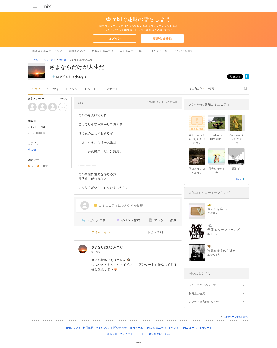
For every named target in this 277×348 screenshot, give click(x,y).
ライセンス (102, 327)
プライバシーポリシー (133, 333)
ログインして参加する (72, 77)
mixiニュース (189, 327)
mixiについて (73, 327)
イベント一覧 (159, 50)
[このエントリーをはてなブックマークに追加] (247, 77)
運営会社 (112, 333)
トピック (71, 89)
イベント (90, 89)
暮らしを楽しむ (218, 209)
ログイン (114, 38)
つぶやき (53, 89)
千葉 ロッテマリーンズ (223, 229)
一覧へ (237, 179)
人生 (33, 165)
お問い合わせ (119, 327)
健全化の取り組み (159, 333)
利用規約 (88, 327)
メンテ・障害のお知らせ (204, 301)
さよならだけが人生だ (107, 247)
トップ (35, 89)
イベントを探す (183, 50)
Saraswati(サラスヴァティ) (236, 139)
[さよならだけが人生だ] (82, 249)
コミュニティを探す (132, 50)
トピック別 (155, 232)
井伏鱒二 (45, 165)
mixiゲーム (136, 327)
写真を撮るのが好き (221, 250)
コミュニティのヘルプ (202, 285)
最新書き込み (77, 50)
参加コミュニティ (102, 50)
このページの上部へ (236, 316)
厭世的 (236, 168)
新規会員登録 (162, 38)
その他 (62, 59)
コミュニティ (48, 59)
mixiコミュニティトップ (47, 50)
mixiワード (205, 327)
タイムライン (100, 232)
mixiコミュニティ (155, 327)
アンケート (110, 89)
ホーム (34, 59)
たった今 (95, 251)
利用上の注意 (197, 293)
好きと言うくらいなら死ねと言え (197, 139)
